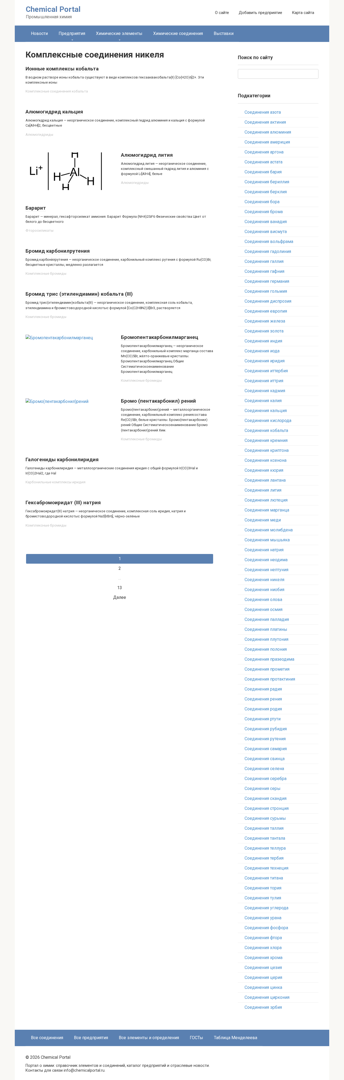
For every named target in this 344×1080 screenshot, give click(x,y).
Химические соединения (178, 33)
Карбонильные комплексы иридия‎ (55, 482)
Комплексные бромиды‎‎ (46, 273)
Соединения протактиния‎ (270, 679)
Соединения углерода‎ (266, 907)
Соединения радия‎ (263, 689)
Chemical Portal (53, 9)
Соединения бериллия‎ (267, 181)
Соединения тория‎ (263, 888)
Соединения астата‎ (263, 161)
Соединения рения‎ (263, 699)
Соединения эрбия (263, 1007)
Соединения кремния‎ (266, 440)
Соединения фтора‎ (263, 937)
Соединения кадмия (265, 390)
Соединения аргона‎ (264, 152)
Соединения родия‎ (263, 708)
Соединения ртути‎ (263, 718)
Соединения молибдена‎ (269, 529)
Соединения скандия (265, 798)
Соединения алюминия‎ (268, 132)
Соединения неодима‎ (266, 559)
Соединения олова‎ (263, 599)
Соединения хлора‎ (263, 947)
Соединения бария (263, 171)
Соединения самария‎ (266, 748)
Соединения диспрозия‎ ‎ (268, 301)
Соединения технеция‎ (266, 868)
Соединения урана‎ (263, 917)
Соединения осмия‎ (263, 609)
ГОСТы (196, 1037)
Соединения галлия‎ (264, 261)
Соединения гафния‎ (264, 271)
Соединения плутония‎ (266, 639)
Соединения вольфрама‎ (269, 241)
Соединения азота (263, 112)
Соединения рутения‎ (265, 738)
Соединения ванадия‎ (266, 221)
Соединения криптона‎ (267, 450)
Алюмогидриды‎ (39, 134)
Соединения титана (264, 878)
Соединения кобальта (266, 430)
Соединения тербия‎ (264, 858)
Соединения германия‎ (267, 281)
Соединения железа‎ (265, 321)
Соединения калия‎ (263, 400)
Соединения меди (263, 520)
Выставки (224, 33)
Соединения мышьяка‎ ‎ (268, 539)
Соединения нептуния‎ (266, 569)
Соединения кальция (266, 410)
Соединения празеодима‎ (269, 659)
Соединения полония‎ (266, 649)
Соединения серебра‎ (265, 778)
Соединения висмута (266, 231)
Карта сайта (303, 12)
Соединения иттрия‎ (264, 380)
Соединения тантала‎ (265, 838)
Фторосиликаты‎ (39, 230)
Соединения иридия (265, 360)
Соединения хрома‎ (263, 957)
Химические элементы (119, 33)
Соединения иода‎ (262, 350)
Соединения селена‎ (264, 768)
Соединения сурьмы (265, 818)
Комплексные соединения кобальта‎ (57, 91)
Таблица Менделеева (235, 1037)
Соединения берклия (266, 191)
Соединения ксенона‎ (265, 460)
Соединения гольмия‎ (266, 291)
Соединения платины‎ (266, 629)
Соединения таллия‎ (264, 828)
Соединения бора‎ (262, 201)
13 (119, 587)
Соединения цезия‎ (263, 967)
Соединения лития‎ (263, 490)
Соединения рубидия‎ (266, 728)
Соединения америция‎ (267, 142)
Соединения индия (263, 341)
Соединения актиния (265, 122)
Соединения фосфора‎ (266, 927)
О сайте (222, 12)
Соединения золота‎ (264, 331)
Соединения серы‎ (263, 788)
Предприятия (72, 33)
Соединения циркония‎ (267, 997)
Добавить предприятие (260, 12)
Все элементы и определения (149, 1037)
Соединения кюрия (264, 470)
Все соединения (47, 1037)
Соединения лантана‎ (265, 480)
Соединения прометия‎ (267, 669)
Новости (39, 33)
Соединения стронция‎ (267, 808)
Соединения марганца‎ (267, 510)
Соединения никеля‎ (264, 579)
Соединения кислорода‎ (268, 420)
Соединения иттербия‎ (266, 370)
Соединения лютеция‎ (266, 500)
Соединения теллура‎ (265, 848)
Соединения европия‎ (266, 311)
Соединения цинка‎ (263, 987)
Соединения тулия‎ (263, 897)
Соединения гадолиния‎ (268, 251)
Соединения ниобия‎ (264, 589)
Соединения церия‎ (263, 977)
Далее (119, 597)
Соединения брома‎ (264, 211)
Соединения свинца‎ (265, 758)
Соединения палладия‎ (267, 619)
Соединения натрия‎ (264, 549)
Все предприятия (91, 1037)
